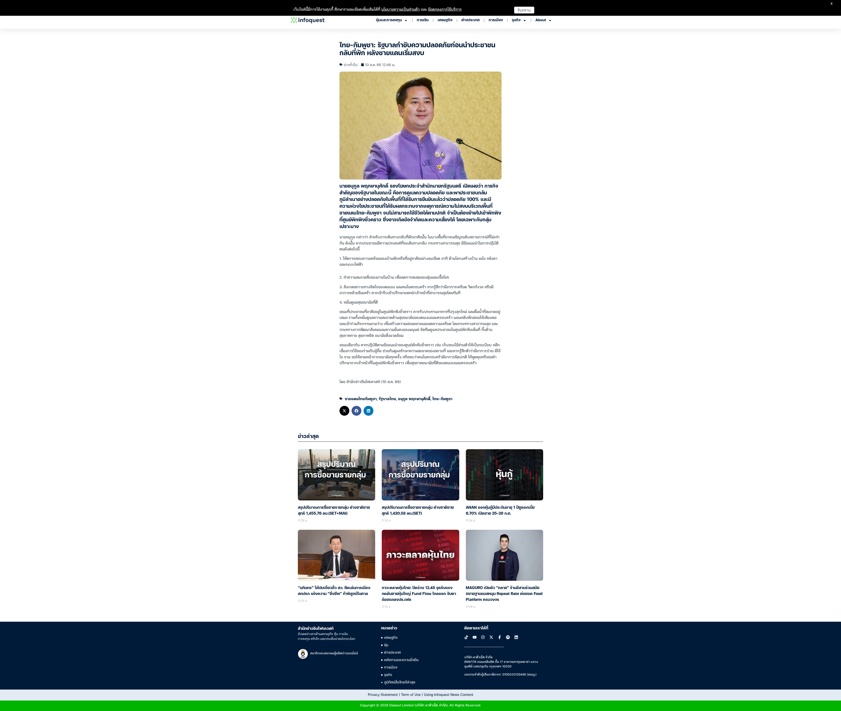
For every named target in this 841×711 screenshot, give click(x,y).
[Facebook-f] (500, 637)
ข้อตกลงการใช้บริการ (445, 9)
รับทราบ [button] (524, 10)
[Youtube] (475, 637)
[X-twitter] (491, 637)
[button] (344, 411)
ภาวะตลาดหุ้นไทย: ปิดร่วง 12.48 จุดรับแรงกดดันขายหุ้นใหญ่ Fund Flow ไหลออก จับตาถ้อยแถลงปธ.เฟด (419, 594)
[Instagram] (483, 637)
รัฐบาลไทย (387, 398)
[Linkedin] (516, 637)
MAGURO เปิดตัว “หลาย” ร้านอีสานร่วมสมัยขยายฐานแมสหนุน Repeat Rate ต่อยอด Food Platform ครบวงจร (504, 594)
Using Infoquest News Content (448, 694)
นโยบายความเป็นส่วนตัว (400, 9)
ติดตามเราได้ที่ (476, 628)
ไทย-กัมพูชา (442, 398)
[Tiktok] (466, 637)
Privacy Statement (383, 694)
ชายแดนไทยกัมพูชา (361, 398)
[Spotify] (508, 637)
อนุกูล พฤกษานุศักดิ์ (414, 398)
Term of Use (411, 694)
